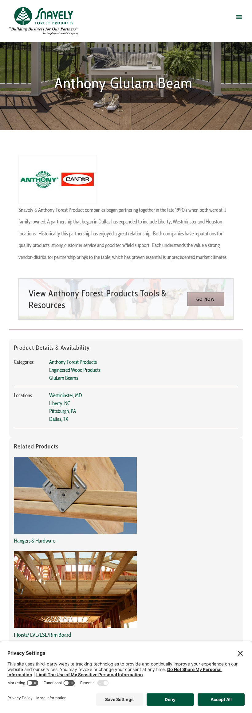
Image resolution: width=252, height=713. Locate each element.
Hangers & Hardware (34, 540)
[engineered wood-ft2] (75, 554)
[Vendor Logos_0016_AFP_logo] (57, 158)
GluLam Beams (63, 378)
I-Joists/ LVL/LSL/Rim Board (42, 634)
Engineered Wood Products (74, 370)
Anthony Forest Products (73, 362)
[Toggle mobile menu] (239, 17)
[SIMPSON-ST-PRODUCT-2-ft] (75, 459)
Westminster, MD (65, 395)
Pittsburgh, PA (62, 411)
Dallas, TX (58, 419)
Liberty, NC (59, 403)
